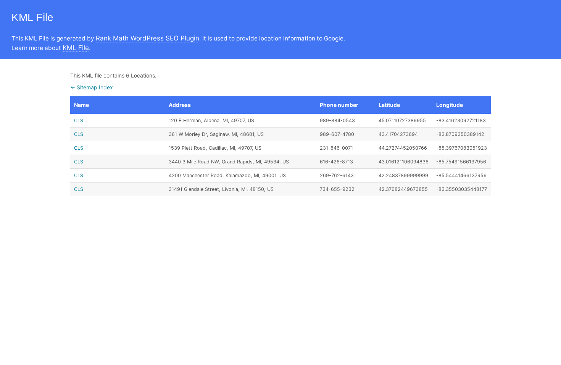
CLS (78, 120)
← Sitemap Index (91, 87)
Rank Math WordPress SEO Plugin (147, 38)
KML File (76, 48)
